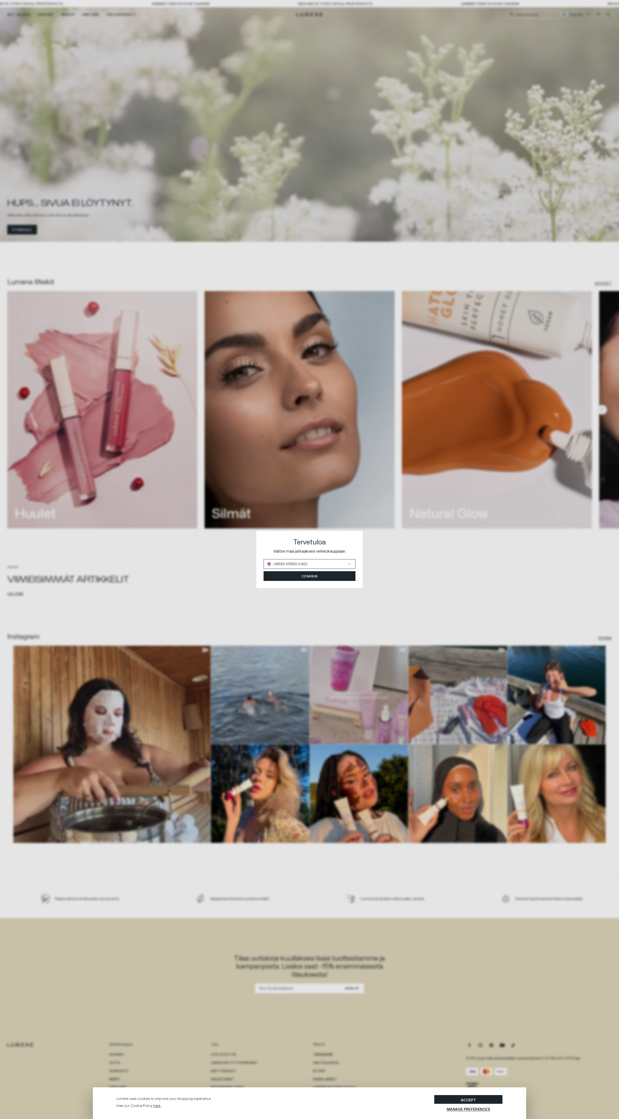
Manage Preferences (468, 1109)
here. (157, 1106)
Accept (468, 1100)
